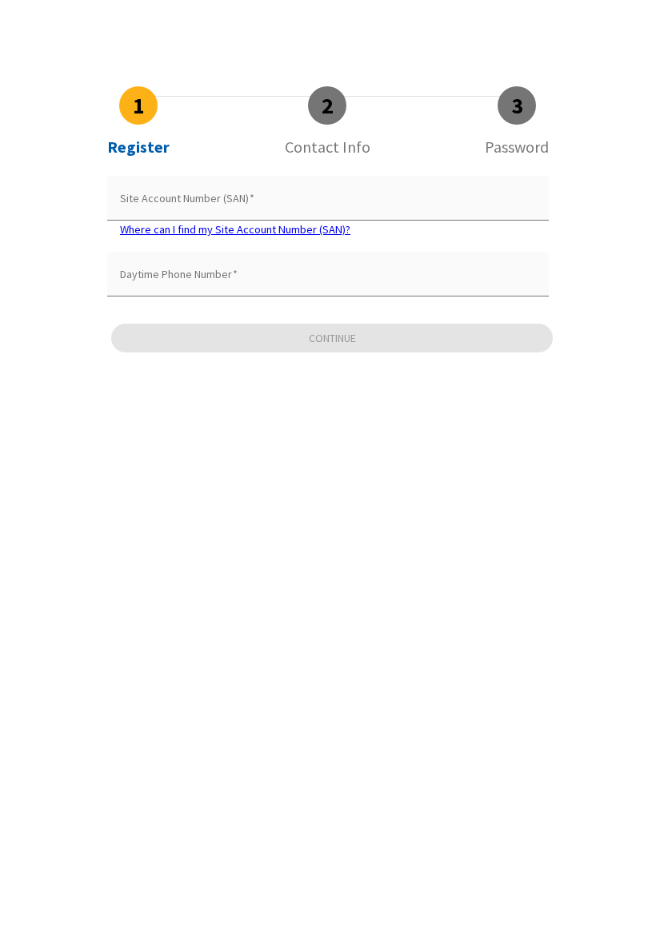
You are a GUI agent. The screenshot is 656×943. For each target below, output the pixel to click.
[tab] (138, 121)
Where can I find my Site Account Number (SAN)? (235, 229)
